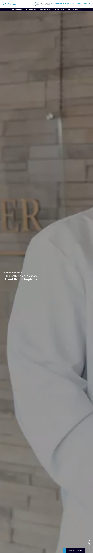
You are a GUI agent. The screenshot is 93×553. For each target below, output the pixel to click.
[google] (89, 540)
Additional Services (59, 9)
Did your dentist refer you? (60, 3)
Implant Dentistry (30, 9)
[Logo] (42, 4)
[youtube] (89, 543)
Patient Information (74, 9)
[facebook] (89, 546)
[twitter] (89, 550)
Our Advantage (17, 9)
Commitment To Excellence (81, 3)
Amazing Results (44, 9)
